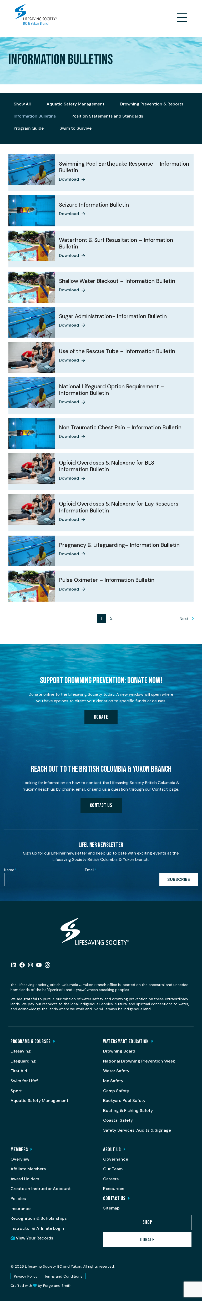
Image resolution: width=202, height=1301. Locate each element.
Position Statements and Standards (107, 116)
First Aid (19, 1071)
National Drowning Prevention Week (139, 1061)
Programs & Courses (31, 1041)
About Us (112, 1149)
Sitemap (111, 1208)
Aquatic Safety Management (75, 104)
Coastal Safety (118, 1120)
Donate (101, 717)
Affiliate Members (28, 1169)
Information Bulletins (35, 116)
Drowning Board (119, 1051)
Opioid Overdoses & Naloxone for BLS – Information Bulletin (109, 466)
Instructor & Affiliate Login (37, 1228)
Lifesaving (21, 1051)
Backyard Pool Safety (124, 1100)
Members (19, 1149)
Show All (22, 104)
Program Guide (29, 128)
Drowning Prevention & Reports (151, 104)
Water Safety (116, 1071)
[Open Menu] (182, 17)
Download (69, 179)
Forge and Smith (57, 1285)
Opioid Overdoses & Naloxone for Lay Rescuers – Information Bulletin (121, 507)
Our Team (113, 1169)
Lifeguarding (23, 1061)
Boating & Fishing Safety (128, 1110)
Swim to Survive (75, 128)
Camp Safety (116, 1091)
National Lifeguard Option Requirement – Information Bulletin (111, 390)
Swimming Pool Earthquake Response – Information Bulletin (124, 167)
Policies (18, 1198)
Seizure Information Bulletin (94, 205)
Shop (147, 1222)
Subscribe (178, 879)
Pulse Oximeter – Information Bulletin (106, 580)
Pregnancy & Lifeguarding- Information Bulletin (119, 545)
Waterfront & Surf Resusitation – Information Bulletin (116, 243)
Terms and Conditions (63, 1276)
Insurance (21, 1208)
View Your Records (34, 1238)
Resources (113, 1188)
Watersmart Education (126, 1041)
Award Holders (25, 1179)
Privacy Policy (26, 1276)
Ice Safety (113, 1081)
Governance (115, 1159)
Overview (20, 1159)
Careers (111, 1179)
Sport (16, 1091)
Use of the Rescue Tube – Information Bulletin (117, 351)
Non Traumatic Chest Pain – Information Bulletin (120, 427)
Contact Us (101, 805)
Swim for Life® (24, 1081)
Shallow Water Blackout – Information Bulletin (117, 281)
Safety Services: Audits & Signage (137, 1130)
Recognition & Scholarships (39, 1218)
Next (184, 618)
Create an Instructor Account (41, 1188)
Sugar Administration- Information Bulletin (113, 316)
